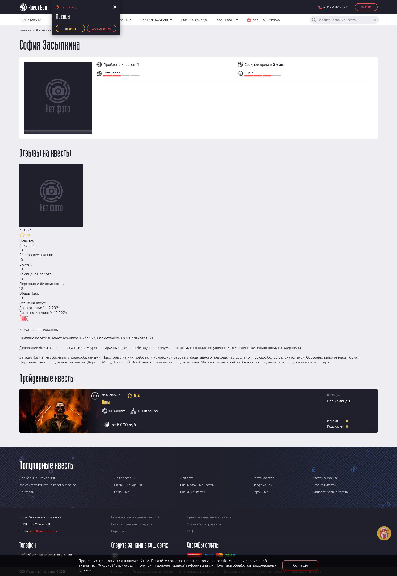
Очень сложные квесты (197, 485)
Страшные (260, 492)
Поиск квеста (30, 20)
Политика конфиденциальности (135, 517)
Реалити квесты (324, 485)
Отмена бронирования (204, 524)
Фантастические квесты (330, 492)
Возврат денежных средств (131, 524)
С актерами (27, 492)
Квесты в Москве (325, 478)
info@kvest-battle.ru (44, 531)
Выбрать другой (70, 29)
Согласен (300, 565)
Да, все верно (101, 28)
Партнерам (119, 531)
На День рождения (128, 485)
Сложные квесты (192, 492)
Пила (106, 402)
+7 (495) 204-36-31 (335, 7)
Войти (366, 7)
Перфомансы (262, 485)
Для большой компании (37, 478)
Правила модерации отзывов (209, 517)
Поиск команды (194, 20)
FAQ (190, 531)
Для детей (187, 478)
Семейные (121, 492)
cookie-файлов (229, 560)
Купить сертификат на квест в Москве (47, 485)
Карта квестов (263, 478)
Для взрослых (124, 478)
